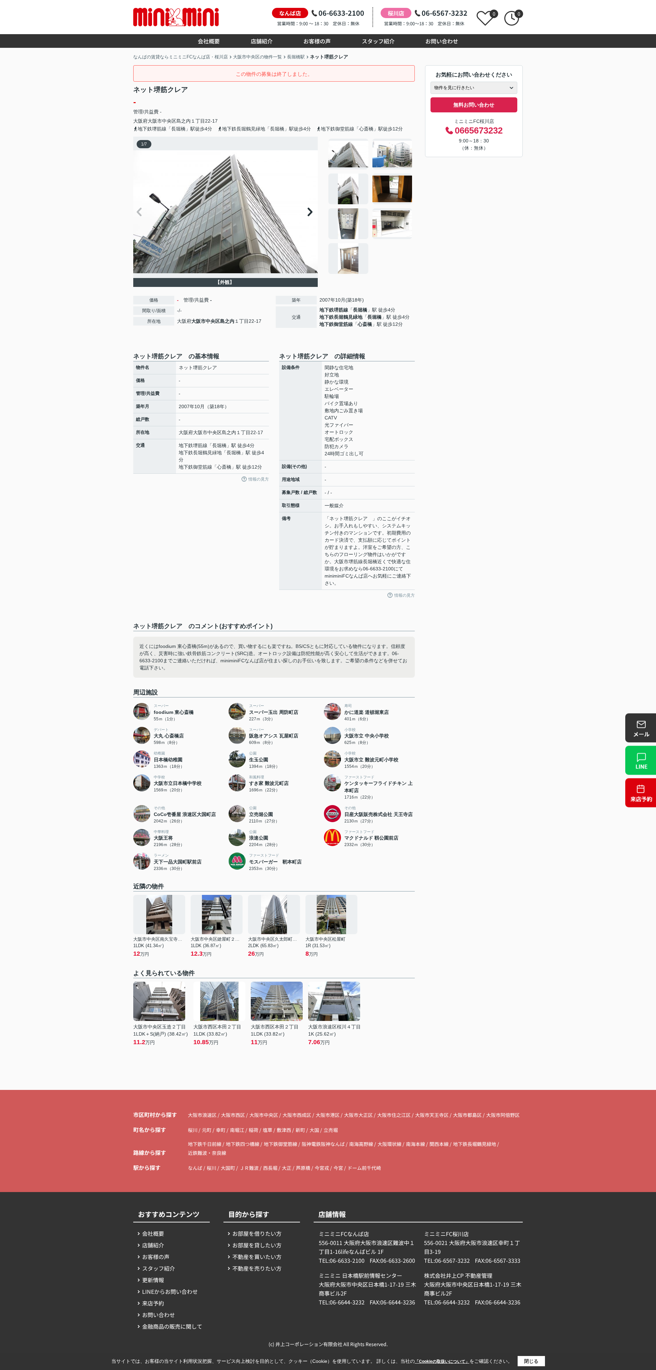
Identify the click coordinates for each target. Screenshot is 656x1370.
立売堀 (331, 1129)
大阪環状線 (390, 1143)
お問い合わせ (441, 41)
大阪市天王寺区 (432, 1114)
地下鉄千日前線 (205, 1143)
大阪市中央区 (162, 121)
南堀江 (237, 1129)
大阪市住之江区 (394, 1114)
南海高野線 (361, 1143)
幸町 (221, 1129)
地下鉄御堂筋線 (336, 324)
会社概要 (209, 41)
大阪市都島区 (467, 1114)
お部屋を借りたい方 (257, 1233)
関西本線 (439, 1143)
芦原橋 (303, 1167)
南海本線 (416, 1143)
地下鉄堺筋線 (333, 310)
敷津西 (284, 1129)
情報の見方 (258, 479)
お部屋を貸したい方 (257, 1245)
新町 (301, 1129)
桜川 (193, 1129)
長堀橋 (360, 310)
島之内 (183, 121)
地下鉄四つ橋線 (243, 1143)
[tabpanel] (370, 206)
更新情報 (153, 1280)
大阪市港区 (328, 1114)
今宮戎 (322, 1167)
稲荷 (254, 1129)
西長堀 (270, 1167)
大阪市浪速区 (202, 1114)
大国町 (228, 1167)
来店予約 (153, 1303)
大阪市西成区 (297, 1114)
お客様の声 (317, 41)
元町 (207, 1129)
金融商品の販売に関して (172, 1326)
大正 (286, 1167)
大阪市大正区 (358, 1114)
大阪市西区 (233, 1114)
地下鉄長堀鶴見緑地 (341, 317)
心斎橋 (365, 324)
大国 (315, 1129)
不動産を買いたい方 (257, 1257)
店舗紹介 (262, 41)
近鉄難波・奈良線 (207, 1152)
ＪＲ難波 (249, 1167)
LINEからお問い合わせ (170, 1291)
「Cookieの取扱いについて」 (442, 1361)
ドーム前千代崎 (364, 1167)
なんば (195, 1167)
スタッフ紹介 (378, 41)
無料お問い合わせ (473, 105)
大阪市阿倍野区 (503, 1114)
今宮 (338, 1167)
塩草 (268, 1129)
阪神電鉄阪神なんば (324, 1143)
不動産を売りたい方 (257, 1268)
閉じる (531, 1361)
